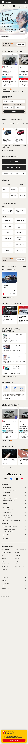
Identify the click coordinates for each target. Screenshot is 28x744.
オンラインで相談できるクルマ (20, 210)
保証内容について (6, 89)
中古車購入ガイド (7, 398)
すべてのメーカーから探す (14, 167)
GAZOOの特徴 (5, 36)
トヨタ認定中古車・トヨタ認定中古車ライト (12, 520)
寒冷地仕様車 (20, 232)
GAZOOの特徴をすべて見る (8, 376)
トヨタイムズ (4, 558)
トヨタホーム (4, 569)
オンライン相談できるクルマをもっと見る (12, 91)
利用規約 (4, 580)
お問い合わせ (4, 586)
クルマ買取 (17, 561)
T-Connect (17, 555)
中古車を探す (5, 484)
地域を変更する (14, 740)
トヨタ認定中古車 (7, 487)
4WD (7, 232)
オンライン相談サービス (8, 510)
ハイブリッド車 (7, 226)
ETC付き (8, 250)
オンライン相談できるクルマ (8, 290)
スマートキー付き (20, 244)
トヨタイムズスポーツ (19, 558)
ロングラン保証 (6, 518)
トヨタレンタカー (5, 561)
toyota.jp (17, 552)
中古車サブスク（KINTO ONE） (9, 500)
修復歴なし (7, 220)
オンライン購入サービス (8, 512)
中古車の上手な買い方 (8, 532)
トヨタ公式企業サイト (6, 552)
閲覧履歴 (19, 7)
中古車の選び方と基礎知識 (9, 529)
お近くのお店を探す (7, 297)
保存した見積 (24, 7)
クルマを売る (5, 538)
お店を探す (9, 7)
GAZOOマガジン (6, 467)
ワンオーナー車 (7, 238)
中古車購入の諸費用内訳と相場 (10, 526)
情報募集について (5, 589)
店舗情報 (4, 287)
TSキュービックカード (19, 566)
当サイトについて (5, 577)
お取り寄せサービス (7, 515)
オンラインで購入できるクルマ (7, 210)
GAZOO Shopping (6, 549)
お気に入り (14, 7)
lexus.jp (3, 555)
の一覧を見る (7, 150)
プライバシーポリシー (6, 583)
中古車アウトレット (7, 495)
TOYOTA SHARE (5, 564)
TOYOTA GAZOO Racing (20, 549)
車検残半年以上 (20, 220)
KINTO (16, 564)
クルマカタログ (6, 492)
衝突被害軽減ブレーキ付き (20, 238)
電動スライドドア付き (7, 244)
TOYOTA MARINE (5, 566)
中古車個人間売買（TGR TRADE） (10, 498)
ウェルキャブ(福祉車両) (20, 226)
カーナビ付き (20, 250)
